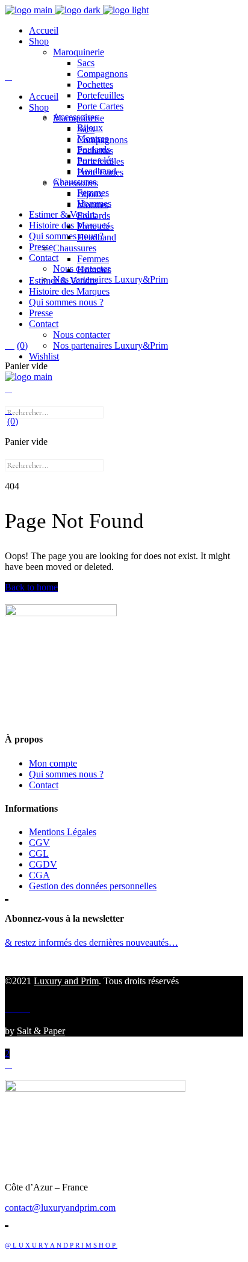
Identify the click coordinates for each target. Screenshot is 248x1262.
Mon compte (53, 763)
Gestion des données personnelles (93, 886)
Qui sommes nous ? (66, 774)
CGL (39, 853)
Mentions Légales (62, 832)
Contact (43, 785)
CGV (39, 843)
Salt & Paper (41, 1031)
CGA (39, 875)
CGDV (43, 864)
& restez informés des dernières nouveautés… (91, 942)
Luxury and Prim (66, 981)
